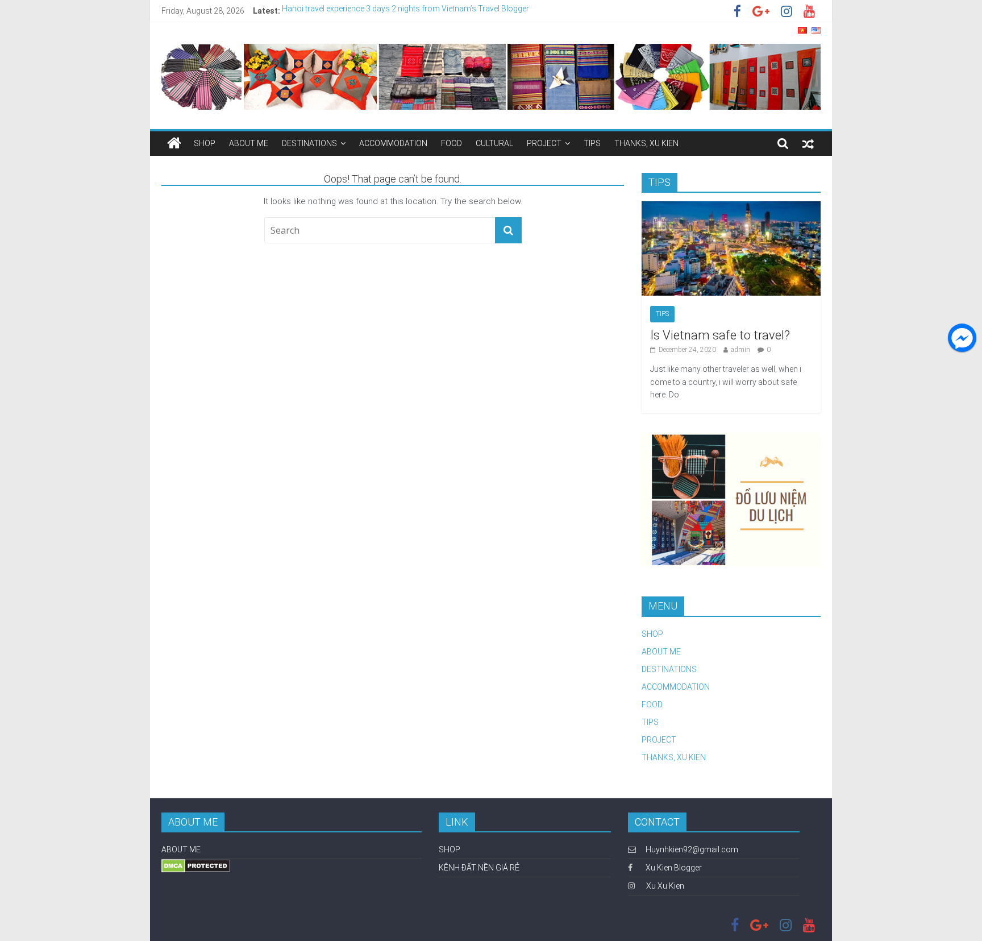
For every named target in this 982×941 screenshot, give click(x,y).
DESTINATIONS (309, 143)
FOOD (451, 143)
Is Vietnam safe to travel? (720, 335)
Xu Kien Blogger (673, 867)
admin (740, 350)
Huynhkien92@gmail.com (692, 849)
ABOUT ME (248, 143)
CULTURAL (494, 143)
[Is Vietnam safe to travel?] (731, 207)
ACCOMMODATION (393, 143)
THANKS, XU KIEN (646, 143)
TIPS (592, 143)
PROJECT (544, 143)
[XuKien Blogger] (174, 143)
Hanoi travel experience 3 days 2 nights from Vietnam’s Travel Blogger (405, 10)
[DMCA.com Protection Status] (195, 864)
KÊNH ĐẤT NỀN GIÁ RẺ (479, 867)
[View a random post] (808, 143)
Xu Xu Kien (665, 885)
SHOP (204, 143)
